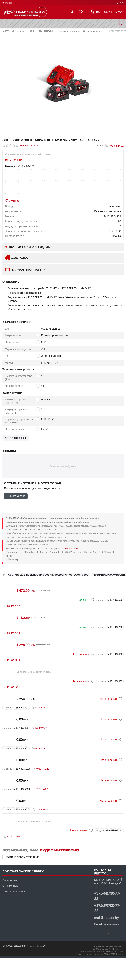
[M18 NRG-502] (50, 175)
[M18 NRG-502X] (76, 175)
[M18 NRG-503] (89, 175)
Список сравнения (13, 890)
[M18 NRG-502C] (63, 175)
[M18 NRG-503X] (102, 175)
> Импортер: (12, 559)
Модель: (10, 166)
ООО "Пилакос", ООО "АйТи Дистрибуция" (29, 559)
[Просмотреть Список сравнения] (72, 12)
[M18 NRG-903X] (24, 188)
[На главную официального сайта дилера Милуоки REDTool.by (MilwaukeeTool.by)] (25, 12)
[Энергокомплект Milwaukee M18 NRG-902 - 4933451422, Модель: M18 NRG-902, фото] (63, 84)
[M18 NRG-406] (37, 175)
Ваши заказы (10, 880)
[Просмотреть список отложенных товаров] (80, 12)
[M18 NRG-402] (24, 175)
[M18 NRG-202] (11, 175)
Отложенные (10, 885)
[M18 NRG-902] (115, 175)
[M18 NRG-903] (11, 188)
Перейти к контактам (106, 924)
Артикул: (100, 145)
